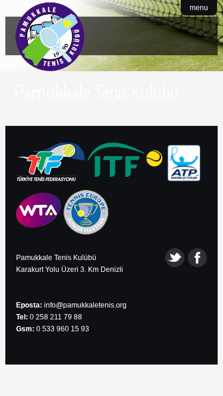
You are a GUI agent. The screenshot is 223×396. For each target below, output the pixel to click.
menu (199, 8)
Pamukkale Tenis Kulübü (96, 91)
